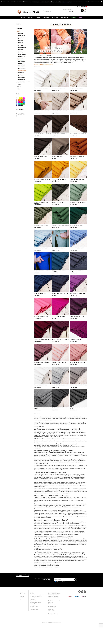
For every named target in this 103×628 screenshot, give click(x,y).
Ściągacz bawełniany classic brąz (42, 133)
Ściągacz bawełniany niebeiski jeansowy (59, 271)
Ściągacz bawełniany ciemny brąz (78, 133)
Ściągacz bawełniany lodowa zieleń (60, 225)
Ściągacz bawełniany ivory (76, 88)
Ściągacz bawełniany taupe (58, 156)
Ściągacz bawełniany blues (40, 293)
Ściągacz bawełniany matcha (41, 225)
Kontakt (31, 608)
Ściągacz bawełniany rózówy (41, 316)
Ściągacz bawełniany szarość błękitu (59, 248)
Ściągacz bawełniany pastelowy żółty (77, 180)
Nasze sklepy (32, 605)
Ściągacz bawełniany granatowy (60, 293)
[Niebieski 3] (18, 104)
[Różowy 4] (20, 102)
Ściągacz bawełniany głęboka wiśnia (60, 339)
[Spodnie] (18, 114)
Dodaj (57, 581)
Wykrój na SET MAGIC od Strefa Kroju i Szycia (43, 64)
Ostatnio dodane (64, 17)
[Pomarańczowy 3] (20, 100)
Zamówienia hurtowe (34, 606)
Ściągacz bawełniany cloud (41, 88)
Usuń (64, 581)
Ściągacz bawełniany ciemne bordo (42, 339)
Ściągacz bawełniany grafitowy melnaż (77, 408)
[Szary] (16, 102)
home (51, 25)
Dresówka (38, 17)
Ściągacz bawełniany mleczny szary (78, 385)
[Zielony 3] (24, 104)
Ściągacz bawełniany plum (76, 339)
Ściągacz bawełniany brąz (40, 156)
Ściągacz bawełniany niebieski (77, 248)
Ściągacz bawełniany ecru (58, 88)
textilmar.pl (50, 622)
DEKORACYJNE (46, 17)
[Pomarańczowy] (22, 98)
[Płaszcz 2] (24, 114)
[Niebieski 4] (20, 105)
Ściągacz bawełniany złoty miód (42, 179)
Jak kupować (32, 598)
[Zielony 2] (22, 104)
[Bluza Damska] (20, 114)
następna (38, 66)
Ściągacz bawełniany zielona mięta (78, 202)
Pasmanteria (55, 17)
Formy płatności (33, 600)
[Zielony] (20, 104)
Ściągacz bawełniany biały (40, 385)
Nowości (21, 598)
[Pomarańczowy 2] (18, 100)
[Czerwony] (22, 102)
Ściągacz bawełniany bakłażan (77, 316)
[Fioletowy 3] (18, 105)
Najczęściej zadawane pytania (35, 602)
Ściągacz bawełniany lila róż (59, 362)
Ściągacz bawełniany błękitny (41, 248)
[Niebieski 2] (16, 104)
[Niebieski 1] (24, 102)
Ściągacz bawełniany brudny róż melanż (77, 363)
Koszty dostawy (33, 599)
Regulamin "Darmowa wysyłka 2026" (37, 595)
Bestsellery (22, 596)
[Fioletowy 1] (18, 102)
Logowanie (77, 6)
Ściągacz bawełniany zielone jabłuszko (41, 203)
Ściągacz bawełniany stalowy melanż (41, 408)
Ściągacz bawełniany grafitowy (59, 407)
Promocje (22, 595)
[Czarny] (22, 105)
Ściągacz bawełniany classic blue (42, 270)
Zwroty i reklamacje (33, 603)
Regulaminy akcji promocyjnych (36, 596)
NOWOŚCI (23, 17)
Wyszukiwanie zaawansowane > (68, 9)
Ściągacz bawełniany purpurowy (77, 293)
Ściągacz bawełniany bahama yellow (59, 180)
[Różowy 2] (16, 100)
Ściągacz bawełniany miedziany (77, 156)
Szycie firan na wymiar (34, 609)
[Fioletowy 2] (16, 105)
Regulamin (32, 593)
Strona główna (23, 593)
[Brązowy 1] (22, 100)
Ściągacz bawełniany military (59, 202)
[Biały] (18, 98)
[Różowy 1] (24, 98)
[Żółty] (20, 98)
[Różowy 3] (24, 100)
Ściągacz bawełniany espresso (59, 133)
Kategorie (30, 17)
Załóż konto (83, 6)
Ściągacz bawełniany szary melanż (60, 385)
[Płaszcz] (22, 114)
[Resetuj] (16, 98)
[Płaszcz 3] (16, 116)
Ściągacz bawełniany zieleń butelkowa (76, 226)
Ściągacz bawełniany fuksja (58, 316)
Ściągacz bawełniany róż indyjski (42, 362)
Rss (20, 599)
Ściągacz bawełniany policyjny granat (77, 271)
